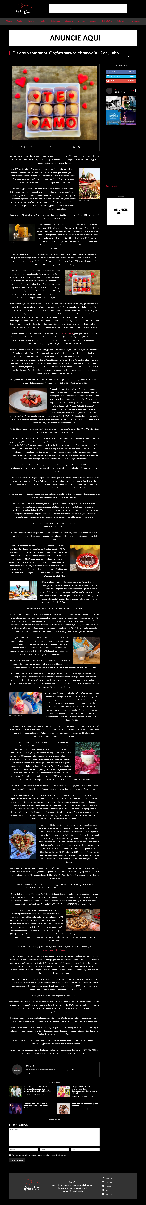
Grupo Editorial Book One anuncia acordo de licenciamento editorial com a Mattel (84, 1090)
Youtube (109, 1194)
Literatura (75, 1096)
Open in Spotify (112, 186)
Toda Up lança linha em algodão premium (85, 1104)
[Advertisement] (88, 8)
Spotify (108, 1186)
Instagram (109, 1182)
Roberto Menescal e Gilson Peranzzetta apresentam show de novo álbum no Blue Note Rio (37, 1089)
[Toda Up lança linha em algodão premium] (63, 1108)
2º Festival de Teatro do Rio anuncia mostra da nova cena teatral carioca (36, 1105)
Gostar (131, 72)
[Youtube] (103, 1194)
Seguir (131, 76)
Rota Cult (29, 1065)
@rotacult (118, 89)
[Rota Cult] (17, 1070)
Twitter (108, 1190)
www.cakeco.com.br (65, 334)
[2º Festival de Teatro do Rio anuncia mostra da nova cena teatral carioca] (15, 1108)
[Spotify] (103, 1186)
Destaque (27, 1094)
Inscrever (130, 81)
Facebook (109, 1178)
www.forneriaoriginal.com (54, 950)
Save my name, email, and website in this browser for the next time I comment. (39, 1155)
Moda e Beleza (76, 1109)
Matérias (131, 57)
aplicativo (28, 261)
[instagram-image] (113, 103)
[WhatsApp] (74, 147)
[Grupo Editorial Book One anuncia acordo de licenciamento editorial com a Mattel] (63, 1091)
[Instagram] (29, 1074)
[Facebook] (84, 147)
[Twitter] (89, 147)
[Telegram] (79, 147)
